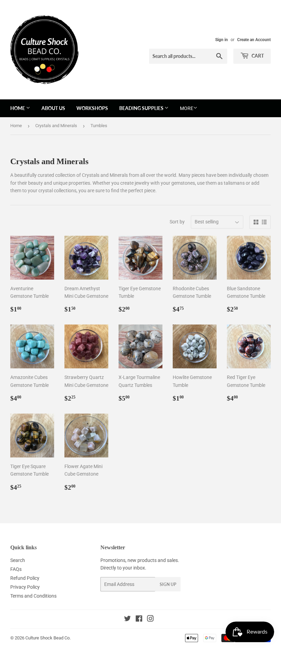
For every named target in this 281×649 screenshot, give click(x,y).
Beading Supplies (141, 108)
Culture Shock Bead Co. (48, 637)
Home (18, 108)
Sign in (221, 39)
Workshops (92, 108)
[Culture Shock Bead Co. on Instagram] (150, 619)
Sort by (177, 221)
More (186, 108)
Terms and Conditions (33, 596)
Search (17, 560)
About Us (53, 108)
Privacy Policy (25, 587)
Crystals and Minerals (56, 125)
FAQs (16, 569)
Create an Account (254, 39)
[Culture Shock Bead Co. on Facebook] (139, 619)
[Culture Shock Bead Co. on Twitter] (127, 619)
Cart (257, 56)
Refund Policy (24, 578)
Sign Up (168, 584)
